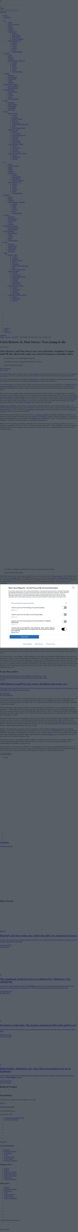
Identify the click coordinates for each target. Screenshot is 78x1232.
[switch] (64, 607)
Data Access (39, 644)
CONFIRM (24, 637)
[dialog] (39, 616)
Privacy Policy (50, 644)
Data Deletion (27, 644)
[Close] (74, 588)
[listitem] (39, 603)
